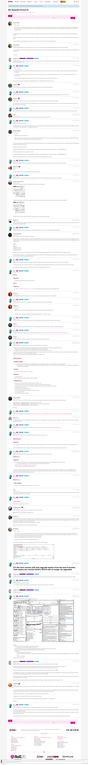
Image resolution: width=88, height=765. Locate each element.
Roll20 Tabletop (14, 738)
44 (50, 18)
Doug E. (15, 84)
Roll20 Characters (14, 740)
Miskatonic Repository (61, 746)
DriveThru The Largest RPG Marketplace (16, 745)
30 (14, 18)
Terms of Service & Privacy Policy (30, 729)
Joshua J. (15, 293)
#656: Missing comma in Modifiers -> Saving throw (24, 371)
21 (60, 15)
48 (61, 18)
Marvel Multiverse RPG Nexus (39, 742)
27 (76, 15)
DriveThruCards (13, 749)
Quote (18, 23)
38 (35, 18)
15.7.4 (15, 275)
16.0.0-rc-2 (16, 480)
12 (37, 15)
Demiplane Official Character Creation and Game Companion (43, 737)
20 (58, 15)
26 (73, 15)
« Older (10, 15)
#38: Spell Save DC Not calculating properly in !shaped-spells (26, 465)
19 (55, 15)
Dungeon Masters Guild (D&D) (62, 742)
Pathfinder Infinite (60, 743)
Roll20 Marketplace (14, 741)
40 (40, 18)
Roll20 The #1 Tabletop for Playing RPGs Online (18, 737)
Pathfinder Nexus (37, 738)
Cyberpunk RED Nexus (38, 745)
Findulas (15, 684)
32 (19, 18)
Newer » (72, 18)
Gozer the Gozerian (18, 181)
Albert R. (15, 167)
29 (11, 18)
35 (27, 18)
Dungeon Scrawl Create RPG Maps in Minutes (62, 737)
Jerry (14, 114)
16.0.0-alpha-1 (17, 358)
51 (69, 18)
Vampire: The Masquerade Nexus (40, 741)
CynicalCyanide (17, 234)
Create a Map (59, 738)
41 (43, 18)
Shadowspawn (17, 131)
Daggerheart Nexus (37, 740)
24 (68, 15)
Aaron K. (15, 417)
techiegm (15, 528)
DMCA (36, 729)
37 (32, 18)
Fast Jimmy (16, 22)
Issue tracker (17, 501)
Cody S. (15, 25)
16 (47, 15)
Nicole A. (15, 516)
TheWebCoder (17, 507)
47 (58, 18)
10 (32, 15)
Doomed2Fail (16, 397)
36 (30, 18)
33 (22, 18)
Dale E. (15, 324)
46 (56, 18)
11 (34, 15)
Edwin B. (15, 220)
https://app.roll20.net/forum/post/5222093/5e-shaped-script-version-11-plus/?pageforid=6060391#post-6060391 (52, 413)
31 (17, 18)
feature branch (45, 345)
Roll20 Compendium (14, 742)
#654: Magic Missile (18, 376)
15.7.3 (15, 283)
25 (71, 15)
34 (24, 18)
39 (37, 18)
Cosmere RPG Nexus (37, 743)
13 (40, 15)
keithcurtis (16, 58)
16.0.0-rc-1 (16, 456)
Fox (14, 490)
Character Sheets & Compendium (20, 12)
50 (66, 18)
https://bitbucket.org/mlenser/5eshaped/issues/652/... (51, 427)
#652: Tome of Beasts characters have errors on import (25, 288)
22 (63, 15)
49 (64, 18)
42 (45, 18)
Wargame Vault (13, 750)
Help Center (43, 729)
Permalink (15, 23)
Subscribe (63, 1)
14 (42, 15)
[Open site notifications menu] (74, 1)
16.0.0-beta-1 (17, 439)
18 (53, 15)
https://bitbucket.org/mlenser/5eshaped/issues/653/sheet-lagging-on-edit (55, 332)
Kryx (14, 66)
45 (53, 18)
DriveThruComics (14, 746)
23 (66, 15)
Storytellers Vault (60, 747)
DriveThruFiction (14, 748)
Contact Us (39, 729)
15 (45, 15)
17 (50, 15)
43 (48, 18)
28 (9, 18)
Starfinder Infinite (60, 744)
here (20, 761)
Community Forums (11, 12)
